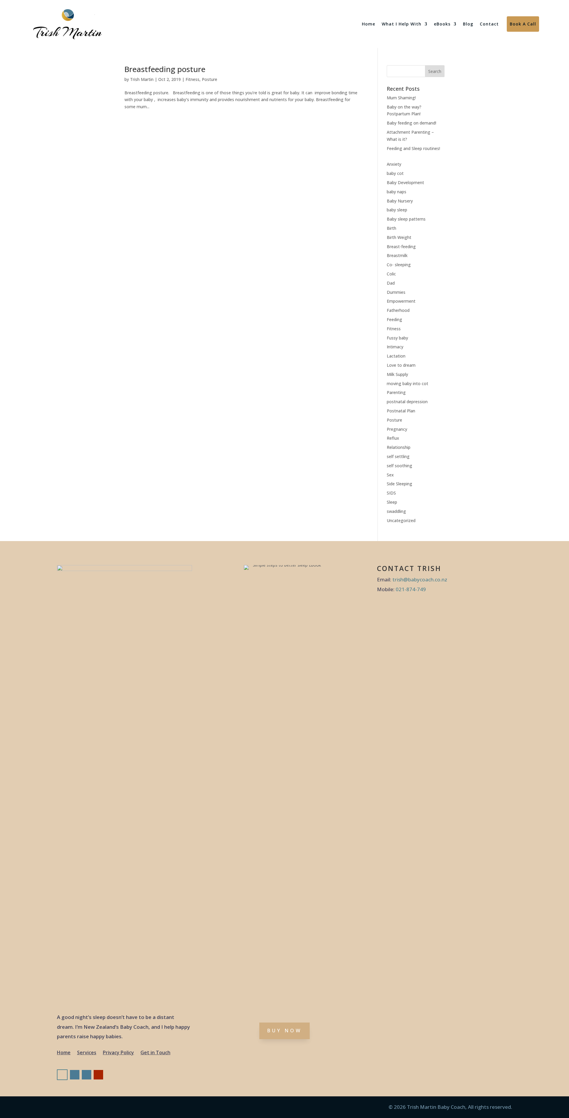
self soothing (399, 465)
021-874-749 (411, 589)
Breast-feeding (401, 246)
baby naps (396, 191)
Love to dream (401, 365)
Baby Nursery (400, 201)
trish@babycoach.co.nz (419, 579)
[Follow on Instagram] (74, 1074)
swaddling (396, 511)
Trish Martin (142, 79)
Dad (391, 283)
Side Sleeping (399, 484)
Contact (489, 24)
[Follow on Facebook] (62, 1074)
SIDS (391, 493)
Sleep (392, 502)
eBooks (442, 24)
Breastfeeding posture (164, 69)
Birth (391, 228)
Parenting (396, 392)
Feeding (394, 319)
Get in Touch (155, 1053)
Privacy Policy (118, 1053)
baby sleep (397, 210)
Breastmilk (397, 255)
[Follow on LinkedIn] (86, 1074)
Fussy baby (397, 338)
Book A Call (523, 24)
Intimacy (395, 347)
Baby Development (405, 182)
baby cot (395, 173)
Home (368, 24)
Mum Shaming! (401, 98)
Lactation (396, 356)
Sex (390, 475)
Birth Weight (399, 237)
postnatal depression (407, 401)
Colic (391, 274)
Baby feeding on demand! (411, 123)
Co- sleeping (399, 264)
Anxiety (394, 164)
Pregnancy (397, 429)
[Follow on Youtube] (98, 1074)
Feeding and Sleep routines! (413, 148)
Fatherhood (398, 310)
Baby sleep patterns (406, 219)
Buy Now (284, 1030)
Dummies (396, 292)
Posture (209, 79)
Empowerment (401, 301)
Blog (468, 24)
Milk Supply (397, 374)
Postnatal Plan (401, 411)
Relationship (398, 447)
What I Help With (401, 24)
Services (86, 1053)
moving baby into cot (407, 383)
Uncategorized (401, 520)
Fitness (192, 79)
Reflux (393, 438)
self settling (398, 456)
